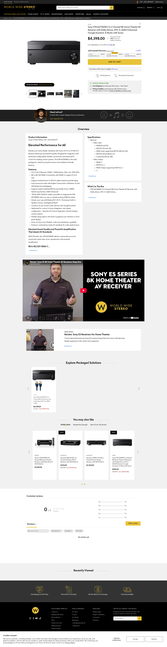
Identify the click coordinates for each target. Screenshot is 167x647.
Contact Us (54, 612)
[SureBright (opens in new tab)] (138, 50)
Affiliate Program (56, 625)
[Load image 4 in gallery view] (68, 94)
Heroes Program (56, 628)
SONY (89, 24)
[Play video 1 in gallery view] (42, 94)
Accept (135, 639)
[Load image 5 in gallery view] (77, 94)
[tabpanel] (83, 543)
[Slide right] (81, 94)
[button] (159, 8)
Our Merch (75, 617)
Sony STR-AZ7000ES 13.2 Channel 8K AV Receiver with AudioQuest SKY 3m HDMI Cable (42, 400)
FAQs (53, 620)
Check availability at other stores (120, 91)
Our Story (75, 612)
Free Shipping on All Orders (39, 594)
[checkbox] (79, 531)
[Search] (112, 8)
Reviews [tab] (31, 524)
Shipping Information (57, 614)
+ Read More (33, 250)
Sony (10, 18)
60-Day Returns (55, 617)
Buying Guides (97, 612)
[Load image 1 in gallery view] (33, 94)
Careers (74, 614)
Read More (68, 346)
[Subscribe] (139, 618)
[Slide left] (26, 94)
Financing (95, 620)
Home (5, 18)
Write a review (133, 523)
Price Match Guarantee (68, 594)
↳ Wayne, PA (76, 625)
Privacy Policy (70, 643)
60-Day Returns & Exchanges (97, 594)
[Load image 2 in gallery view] (50, 94)
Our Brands (96, 617)
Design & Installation (99, 614)
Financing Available (127, 594)
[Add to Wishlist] (140, 23)
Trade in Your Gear (56, 623)
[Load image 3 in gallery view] (59, 94)
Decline (154, 639)
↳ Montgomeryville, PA (78, 623)
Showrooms (75, 620)
